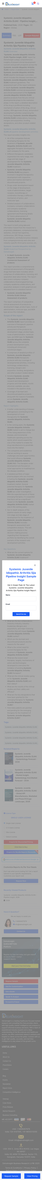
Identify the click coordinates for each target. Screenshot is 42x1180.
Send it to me (21, 614)
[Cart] (32, 3)
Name (8, 595)
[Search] (38, 3)
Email (8, 604)
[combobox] (38, 3)
